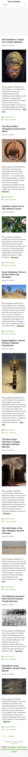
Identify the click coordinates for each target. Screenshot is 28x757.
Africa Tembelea (14, 2)
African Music (8, 197)
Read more (5, 191)
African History (9, 117)
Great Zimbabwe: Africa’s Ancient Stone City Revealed (14, 274)
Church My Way (5, 749)
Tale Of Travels (22, 747)
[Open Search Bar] (24, 5)
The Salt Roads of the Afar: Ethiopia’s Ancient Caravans (13, 530)
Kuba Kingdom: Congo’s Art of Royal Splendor (13, 40)
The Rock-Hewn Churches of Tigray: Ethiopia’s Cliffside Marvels (11, 443)
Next (12, 736)
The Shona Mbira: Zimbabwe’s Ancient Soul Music (13, 129)
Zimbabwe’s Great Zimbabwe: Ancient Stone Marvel (14, 668)
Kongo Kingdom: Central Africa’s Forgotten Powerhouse (13, 343)
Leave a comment (10, 120)
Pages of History (16, 749)
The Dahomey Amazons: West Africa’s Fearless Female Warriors (13, 598)
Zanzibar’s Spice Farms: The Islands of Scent (13, 207)
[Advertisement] (14, 21)
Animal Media (11, 747)
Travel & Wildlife (9, 263)
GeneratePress (14, 743)
